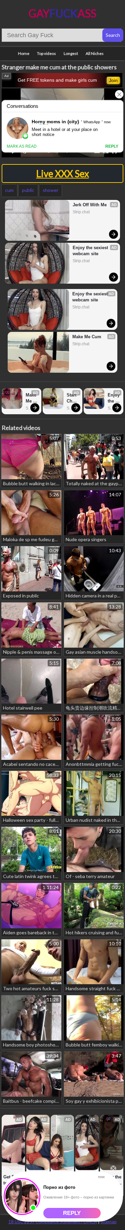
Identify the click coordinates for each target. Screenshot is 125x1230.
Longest (71, 53)
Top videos (46, 53)
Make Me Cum (86, 336)
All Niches (95, 53)
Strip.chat (81, 212)
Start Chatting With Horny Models (73, 398)
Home (23, 53)
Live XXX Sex (62, 173)
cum (9, 190)
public (28, 190)
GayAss (62, 13)
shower (50, 190)
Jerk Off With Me (90, 204)
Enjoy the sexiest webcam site (91, 250)
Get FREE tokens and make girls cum (57, 80)
